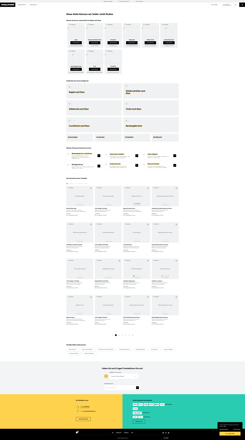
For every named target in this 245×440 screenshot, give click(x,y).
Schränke (71, 183)
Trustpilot (135, 408)
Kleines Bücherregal (71, 208)
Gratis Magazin (153, 154)
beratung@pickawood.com (89, 411)
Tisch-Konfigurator (154, 349)
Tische (75, 183)
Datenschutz (118, 432)
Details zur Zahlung (168, 404)
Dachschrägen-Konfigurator (124, 349)
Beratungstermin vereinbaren (82, 153)
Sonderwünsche (115, 164)
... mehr (224, 426)
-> (137, 387)
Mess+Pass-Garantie (146, 412)
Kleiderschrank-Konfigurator (87, 349)
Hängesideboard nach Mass (101, 281)
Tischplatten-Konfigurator (74, 353)
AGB (113, 432)
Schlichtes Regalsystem (129, 281)
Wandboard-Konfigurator (89, 353)
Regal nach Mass (70, 317)
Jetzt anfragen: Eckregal (101, 208)
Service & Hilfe (138, 421)
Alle (67, 183)
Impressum (126, 432)
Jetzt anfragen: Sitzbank (101, 317)
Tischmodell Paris (127, 244)
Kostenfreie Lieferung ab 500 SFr (124, 1)
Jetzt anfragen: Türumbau (72, 281)
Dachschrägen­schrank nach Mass (160, 317)
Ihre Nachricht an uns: (108, 383)
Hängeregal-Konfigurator (140, 349)
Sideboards (80, 183)
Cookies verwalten (236, 429)
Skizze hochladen (153, 164)
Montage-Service (77, 164)
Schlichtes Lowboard (157, 281)
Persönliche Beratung (139, 1)
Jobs (132, 432)
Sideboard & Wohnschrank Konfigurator (106, 349)
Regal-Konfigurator (72, 349)
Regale (85, 183)
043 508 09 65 (86, 406)
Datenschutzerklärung (224, 429)
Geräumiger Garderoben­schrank (74, 244)
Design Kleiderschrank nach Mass (160, 244)
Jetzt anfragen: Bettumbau (101, 244)
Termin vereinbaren (83, 419)
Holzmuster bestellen (117, 154)
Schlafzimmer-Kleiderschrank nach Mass (162, 208)
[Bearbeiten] (91, 188)
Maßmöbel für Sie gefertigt (108, 1)
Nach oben (166, 438)
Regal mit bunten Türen (129, 208)
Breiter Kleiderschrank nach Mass (131, 317)
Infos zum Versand (147, 416)
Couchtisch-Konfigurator (168, 349)
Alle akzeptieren (230, 433)
